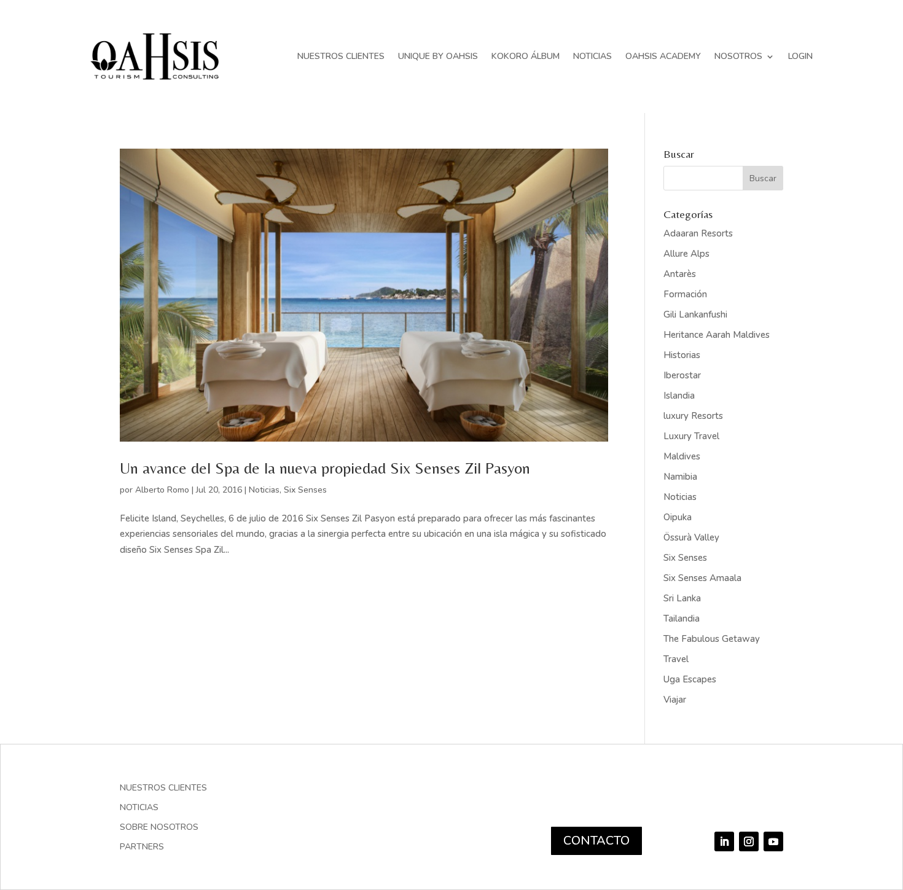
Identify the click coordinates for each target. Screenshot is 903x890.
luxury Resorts (693, 416)
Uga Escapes (689, 679)
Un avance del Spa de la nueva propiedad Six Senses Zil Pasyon (325, 468)
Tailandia (681, 618)
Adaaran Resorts (698, 233)
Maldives (681, 456)
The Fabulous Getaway (711, 639)
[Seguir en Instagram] (749, 841)
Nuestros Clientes (341, 56)
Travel (676, 659)
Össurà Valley (691, 537)
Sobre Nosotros (159, 828)
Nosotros (738, 56)
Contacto (596, 840)
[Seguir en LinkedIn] (724, 841)
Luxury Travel (691, 436)
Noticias (592, 56)
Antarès (679, 274)
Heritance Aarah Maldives (716, 335)
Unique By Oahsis (438, 56)
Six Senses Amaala (702, 578)
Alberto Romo (162, 490)
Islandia (679, 395)
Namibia (680, 476)
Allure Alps (686, 254)
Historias (681, 355)
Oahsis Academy (663, 56)
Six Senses (305, 490)
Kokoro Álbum (525, 56)
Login (800, 56)
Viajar (674, 699)
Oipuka (677, 517)
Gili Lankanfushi (695, 314)
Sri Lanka (682, 598)
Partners (142, 848)
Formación (685, 294)
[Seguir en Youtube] (773, 841)
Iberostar (682, 375)
